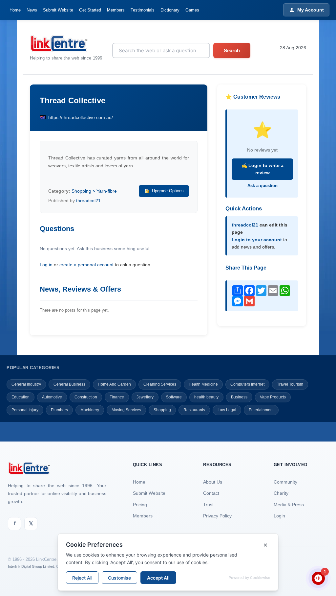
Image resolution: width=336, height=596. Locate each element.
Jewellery (145, 397)
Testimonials (143, 10)
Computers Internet (247, 384)
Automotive (52, 397)
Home (15, 10)
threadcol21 (88, 200)
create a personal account (86, 264)
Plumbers (59, 410)
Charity (281, 493)
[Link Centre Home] (66, 44)
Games (192, 10)
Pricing (140, 504)
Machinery (89, 410)
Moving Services (126, 410)
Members (116, 10)
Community (285, 482)
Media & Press (289, 504)
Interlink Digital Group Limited (31, 566)
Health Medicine (203, 384)
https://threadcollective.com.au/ (80, 117)
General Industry (26, 384)
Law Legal (227, 410)
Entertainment (261, 410)
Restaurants (194, 410)
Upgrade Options (168, 190)
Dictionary (169, 10)
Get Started (90, 10)
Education (20, 397)
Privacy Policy (217, 515)
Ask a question (262, 185)
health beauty (206, 397)
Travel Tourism (290, 384)
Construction (85, 397)
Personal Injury (24, 410)
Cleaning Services (159, 384)
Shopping (162, 410)
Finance (117, 397)
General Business (69, 384)
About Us (212, 482)
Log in (46, 264)
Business (239, 397)
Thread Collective (72, 100)
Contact (211, 493)
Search (232, 50)
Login (279, 515)
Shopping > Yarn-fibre (94, 191)
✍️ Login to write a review (263, 169)
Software (174, 397)
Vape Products (273, 397)
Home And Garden (114, 384)
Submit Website (58, 10)
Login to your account (257, 239)
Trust (208, 504)
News (32, 10)
